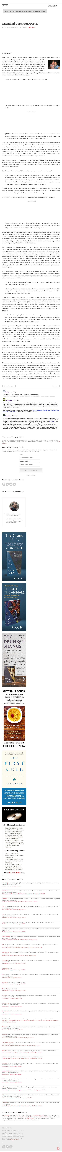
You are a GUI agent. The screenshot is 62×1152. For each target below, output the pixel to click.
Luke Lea (4, 1087)
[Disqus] (31, 409)
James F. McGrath (6, 936)
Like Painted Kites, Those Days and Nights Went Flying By (15, 1052)
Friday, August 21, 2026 (30, 955)
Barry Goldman (5, 1003)
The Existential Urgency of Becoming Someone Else (14, 1045)
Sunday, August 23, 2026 (15, 886)
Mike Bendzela (5, 952)
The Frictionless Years (7, 909)
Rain (3, 944)
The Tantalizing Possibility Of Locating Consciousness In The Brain (17, 1090)
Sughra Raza (5, 968)
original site (7, 1115)
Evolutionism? (5, 886)
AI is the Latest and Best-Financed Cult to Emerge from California (17, 894)
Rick (3, 974)
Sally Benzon (5, 890)
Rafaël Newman (5, 1102)
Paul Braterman (6, 1094)
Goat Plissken (5, 1019)
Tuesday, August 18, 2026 (36, 1052)
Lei (3, 906)
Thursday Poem (6, 977)
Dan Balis (30, 1116)
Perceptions (55, 386)
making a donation (14, 1139)
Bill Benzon (4, 995)
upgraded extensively (21, 1116)
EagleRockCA (5, 898)
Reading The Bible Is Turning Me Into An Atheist (13, 901)
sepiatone (4, 1034)
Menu (6, 5)
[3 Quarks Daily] (53, 6)
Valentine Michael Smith (7, 1042)
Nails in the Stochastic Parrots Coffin (10, 1037)
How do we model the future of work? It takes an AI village (15, 947)
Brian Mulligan (5, 883)
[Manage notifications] (58, 1148)
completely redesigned (38, 1115)
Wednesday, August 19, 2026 (9, 1022)
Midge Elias (4, 1050)
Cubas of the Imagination (9, 386)
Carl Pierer (32, 27)
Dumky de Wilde (30, 1118)
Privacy (33, 475)
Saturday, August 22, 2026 (31, 901)
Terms (30, 475)
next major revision (43, 1116)
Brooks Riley (5, 960)
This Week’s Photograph (8, 963)
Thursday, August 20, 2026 (16, 998)
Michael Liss (5, 982)
